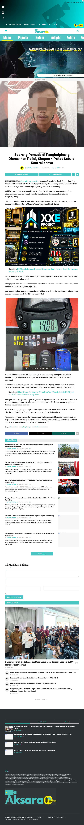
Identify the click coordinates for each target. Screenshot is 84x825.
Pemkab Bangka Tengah (50, 780)
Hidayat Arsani (11, 778)
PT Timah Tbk (41, 782)
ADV (7, 774)
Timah (8, 784)
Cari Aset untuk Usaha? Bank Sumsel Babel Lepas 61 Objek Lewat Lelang (29, 516)
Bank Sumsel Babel (25, 775)
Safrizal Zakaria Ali (63, 782)
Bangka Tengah (11, 775)
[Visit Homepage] (42, 31)
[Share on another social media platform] (77, 174)
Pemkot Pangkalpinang (68, 780)
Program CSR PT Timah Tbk (15, 782)
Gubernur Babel (63, 777)
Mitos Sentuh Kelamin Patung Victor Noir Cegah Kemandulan (33, 683)
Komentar (6, 570)
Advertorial (15, 774)
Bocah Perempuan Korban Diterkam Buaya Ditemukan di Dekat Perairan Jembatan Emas (43, 672)
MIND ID (53, 778)
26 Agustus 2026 (23, 502)
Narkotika (13, 427)
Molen (61, 778)
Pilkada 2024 (23, 781)
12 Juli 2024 (46, 168)
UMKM (20, 784)
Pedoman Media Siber (12, 817)
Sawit (74, 782)
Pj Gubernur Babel (36, 781)
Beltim (52, 775)
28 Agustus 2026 (23, 448)
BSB (58, 775)
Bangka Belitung (51, 774)
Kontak (50, 817)
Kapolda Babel (28, 778)
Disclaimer (40, 817)
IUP (19, 778)
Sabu (45, 427)
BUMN (64, 775)
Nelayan (68, 778)
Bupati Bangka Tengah (14, 777)
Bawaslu (37, 775)
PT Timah (30, 782)
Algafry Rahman (26, 774)
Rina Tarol (51, 782)
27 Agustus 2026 (23, 466)
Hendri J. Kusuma (32, 168)
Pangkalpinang (25, 427)
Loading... (42, 554)
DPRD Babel (34, 777)
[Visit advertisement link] (42, 14)
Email (6, 586)
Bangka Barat (39, 774)
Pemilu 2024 (35, 780)
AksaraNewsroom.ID (28, 181)
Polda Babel (37, 427)
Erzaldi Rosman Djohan (48, 777)
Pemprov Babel (11, 781)
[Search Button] (78, 31)
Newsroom (60, 817)
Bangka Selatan (64, 774)
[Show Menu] (6, 31)
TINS (14, 784)
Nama (6, 579)
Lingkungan (44, 778)
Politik (57, 781)
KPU (36, 778)
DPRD (26, 777)
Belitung (45, 775)
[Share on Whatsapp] (73, 174)
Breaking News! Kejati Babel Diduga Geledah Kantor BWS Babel (34, 678)
